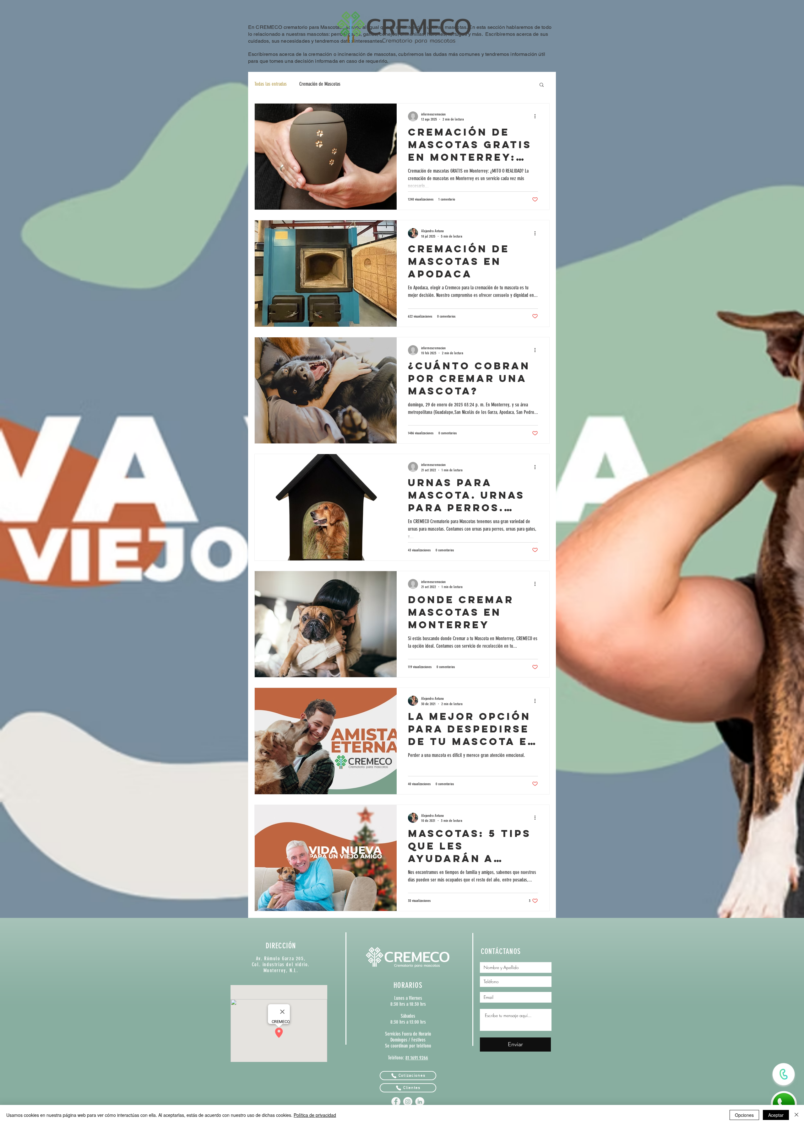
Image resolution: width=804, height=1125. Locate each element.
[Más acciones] (537, 116)
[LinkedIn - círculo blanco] (419, 1101)
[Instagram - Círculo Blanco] (407, 1101)
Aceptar (776, 1115)
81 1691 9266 (416, 1058)
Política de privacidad (315, 1115)
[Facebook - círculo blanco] (395, 1101)
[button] (542, 85)
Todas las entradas (270, 84)
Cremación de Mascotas (319, 84)
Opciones (744, 1115)
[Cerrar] (796, 1115)
